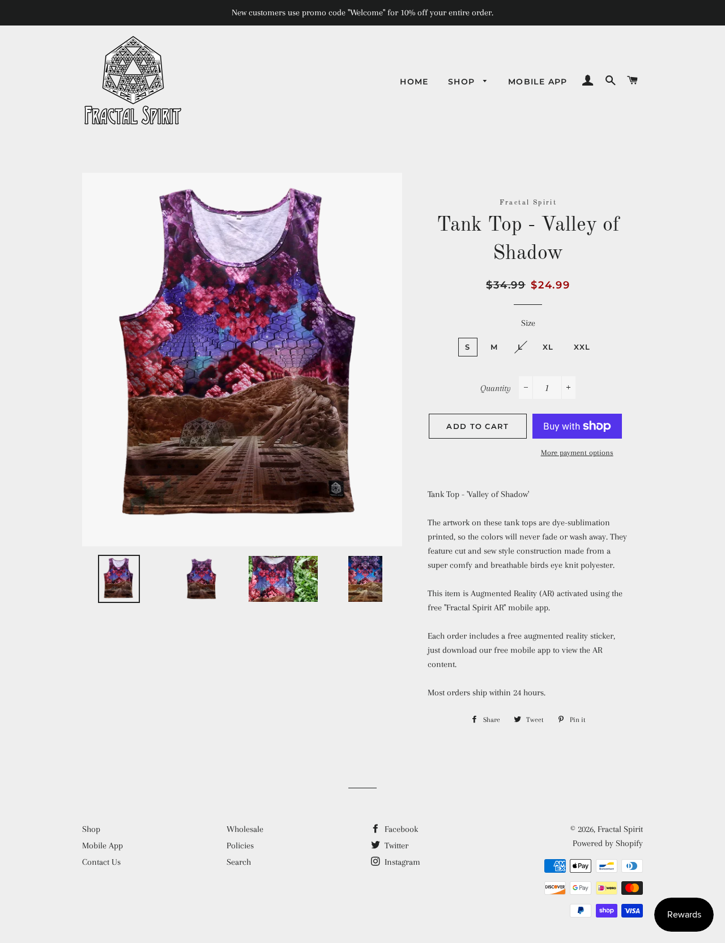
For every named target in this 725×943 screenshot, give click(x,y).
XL (548, 346)
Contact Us (101, 862)
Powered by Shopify (608, 843)
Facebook (400, 829)
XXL (582, 346)
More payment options (577, 452)
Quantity (495, 388)
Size (528, 323)
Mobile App (538, 82)
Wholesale (245, 829)
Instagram (401, 862)
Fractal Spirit (620, 829)
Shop (463, 82)
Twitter (395, 845)
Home (414, 82)
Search (239, 862)
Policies (240, 845)
